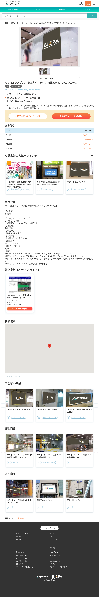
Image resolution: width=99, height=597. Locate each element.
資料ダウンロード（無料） (71, 116)
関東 (26, 89)
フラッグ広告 (16, 86)
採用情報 (18, 539)
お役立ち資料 (37, 9)
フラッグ (9, 89)
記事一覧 (62, 9)
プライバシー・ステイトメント (60, 567)
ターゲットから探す (22, 558)
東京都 (31, 89)
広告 (17, 518)
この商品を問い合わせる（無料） (27, 116)
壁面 (22, 518)
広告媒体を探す (12, 9)
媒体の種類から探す (22, 555)
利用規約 (52, 564)
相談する (86, 9)
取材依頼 (52, 548)
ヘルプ (52, 558)
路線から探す (20, 564)
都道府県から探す (21, 561)
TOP (6, 23)
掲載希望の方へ (55, 561)
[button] (49, 346)
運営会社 (18, 536)
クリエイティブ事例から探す (25, 567)
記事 (51, 536)
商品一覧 (14, 23)
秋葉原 (37, 89)
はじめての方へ (55, 555)
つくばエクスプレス (18, 89)
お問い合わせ (49, 528)
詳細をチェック (88, 135)
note (51, 545)
